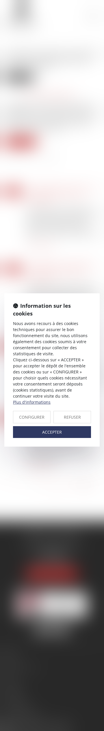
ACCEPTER (52, 432)
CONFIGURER (31, 417)
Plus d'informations (32, 402)
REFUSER (72, 417)
